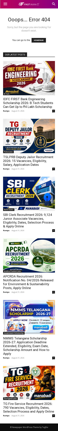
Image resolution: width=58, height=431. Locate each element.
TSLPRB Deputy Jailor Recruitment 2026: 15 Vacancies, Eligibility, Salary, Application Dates (28, 161)
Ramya (6, 111)
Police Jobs (8, 152)
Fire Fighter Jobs (10, 399)
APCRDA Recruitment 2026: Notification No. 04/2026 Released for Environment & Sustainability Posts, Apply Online (28, 282)
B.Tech (6, 94)
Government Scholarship (14, 333)
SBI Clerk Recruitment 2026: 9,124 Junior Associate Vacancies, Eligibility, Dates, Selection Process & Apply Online (28, 220)
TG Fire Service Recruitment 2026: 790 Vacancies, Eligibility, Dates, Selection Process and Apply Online (28, 407)
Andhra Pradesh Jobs (12, 271)
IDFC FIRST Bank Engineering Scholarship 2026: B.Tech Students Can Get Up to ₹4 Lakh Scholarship (28, 103)
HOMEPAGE (39, 40)
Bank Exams (8, 210)
